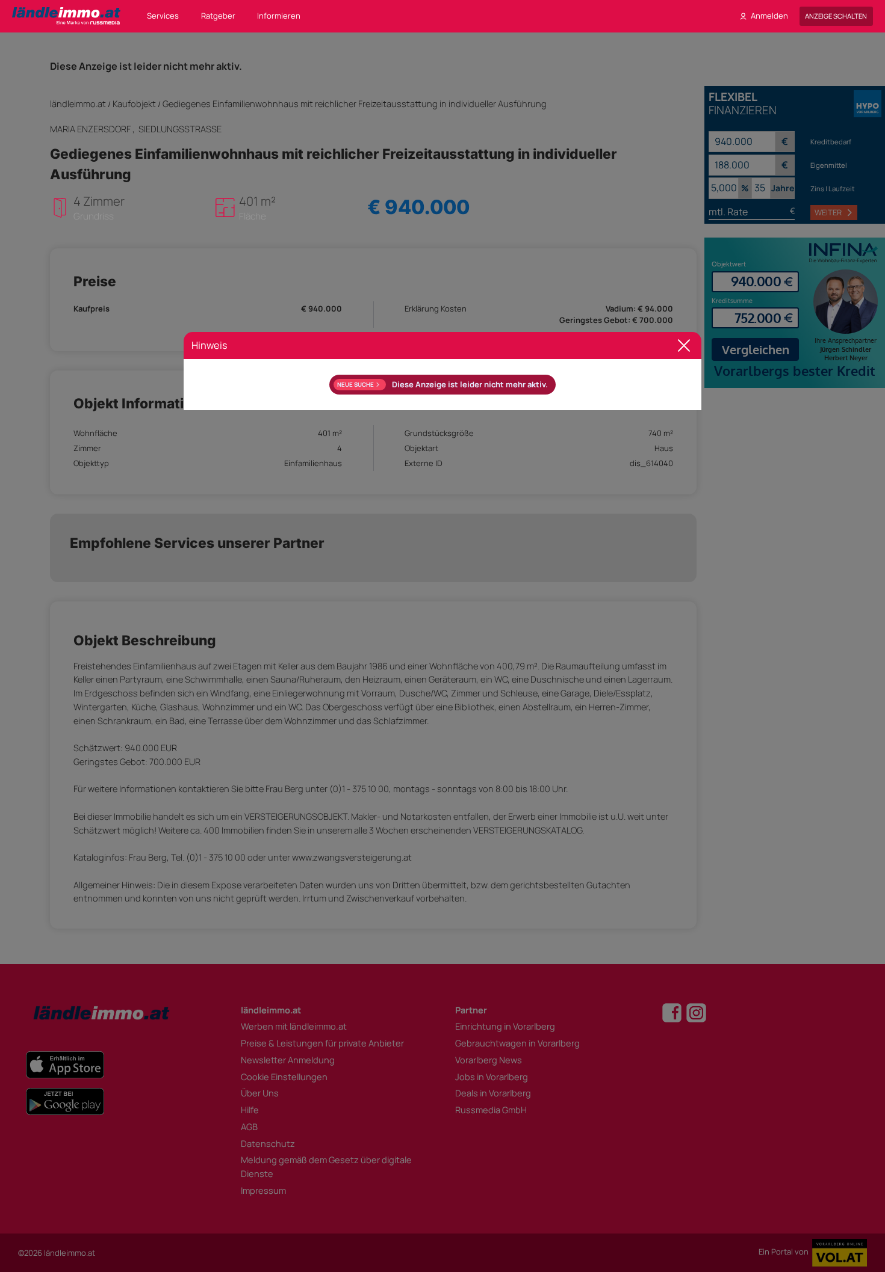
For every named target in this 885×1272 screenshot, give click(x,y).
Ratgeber (218, 15)
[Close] (684, 345)
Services (163, 15)
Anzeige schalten (836, 15)
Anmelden (769, 15)
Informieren (278, 15)
